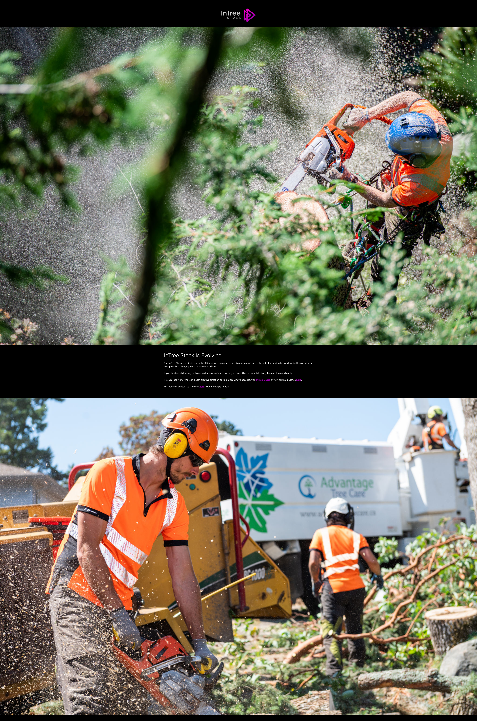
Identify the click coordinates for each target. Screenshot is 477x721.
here (298, 380)
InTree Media (263, 380)
